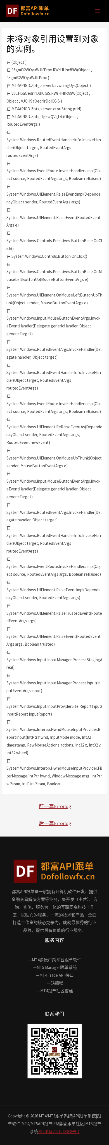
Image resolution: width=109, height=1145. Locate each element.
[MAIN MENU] (98, 11)
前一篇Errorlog (55, 806)
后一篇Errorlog (55, 823)
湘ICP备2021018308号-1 (59, 1131)
